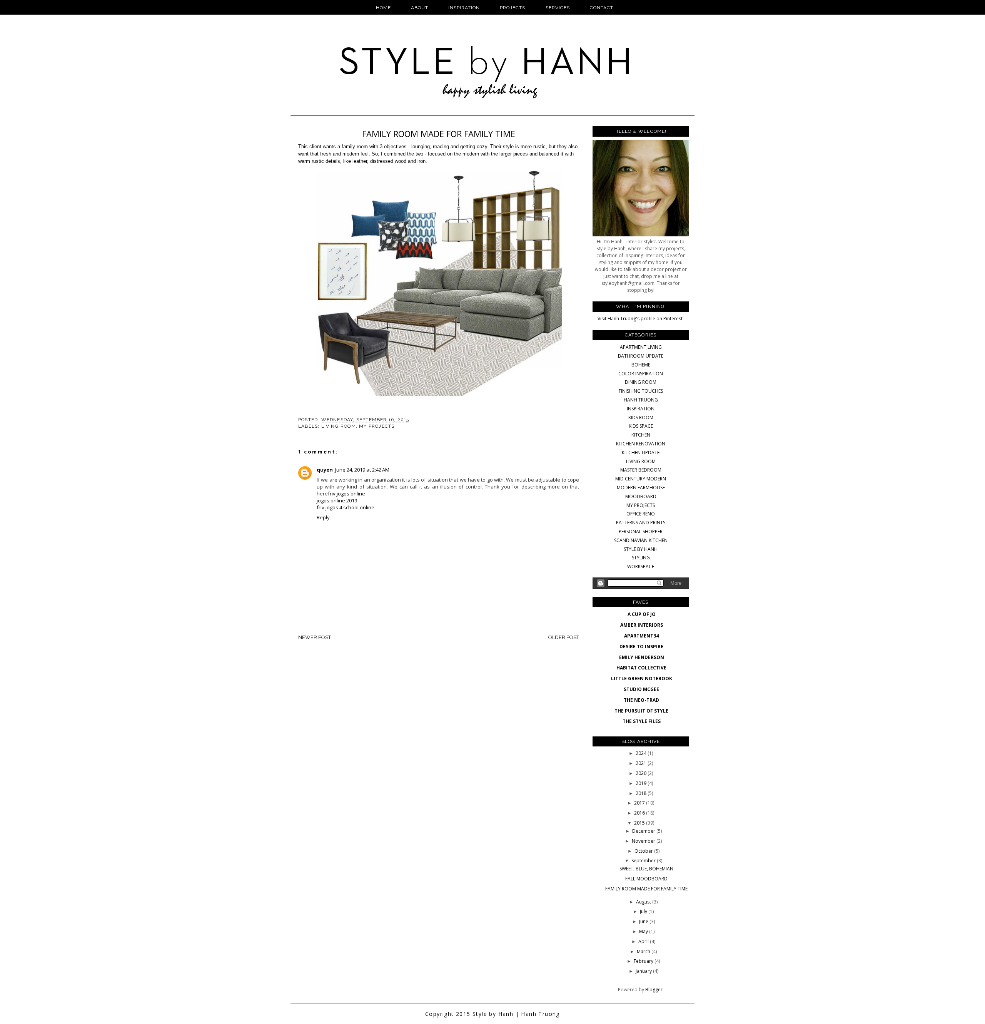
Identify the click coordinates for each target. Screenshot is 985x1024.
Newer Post (314, 637)
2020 (642, 773)
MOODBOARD (640, 496)
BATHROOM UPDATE (640, 356)
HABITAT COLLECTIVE (641, 667)
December (644, 831)
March (644, 951)
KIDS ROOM (640, 417)
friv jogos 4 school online (345, 507)
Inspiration (464, 7)
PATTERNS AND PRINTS (640, 522)
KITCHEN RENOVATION (640, 443)
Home (383, 7)
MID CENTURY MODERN (640, 478)
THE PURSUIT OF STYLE (641, 711)
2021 (642, 763)
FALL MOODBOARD (646, 878)
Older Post (563, 637)
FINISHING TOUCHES (641, 391)
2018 (642, 793)
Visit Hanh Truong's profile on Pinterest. (641, 318)
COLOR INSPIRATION (640, 373)
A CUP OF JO (642, 614)
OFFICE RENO (640, 513)
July (644, 911)
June (644, 921)
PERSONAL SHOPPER (641, 531)
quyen (325, 469)
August (644, 902)
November (644, 841)
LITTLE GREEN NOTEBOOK (641, 678)
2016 (640, 813)
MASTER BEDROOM (640, 470)
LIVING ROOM (338, 426)
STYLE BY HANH (641, 549)
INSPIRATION (640, 408)
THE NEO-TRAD (641, 700)
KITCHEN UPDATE (640, 452)
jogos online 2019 (337, 500)
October (644, 851)
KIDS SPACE (641, 426)
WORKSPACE (640, 566)
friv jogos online (346, 493)
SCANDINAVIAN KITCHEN (641, 540)
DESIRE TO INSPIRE (641, 646)
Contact (601, 7)
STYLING (641, 557)
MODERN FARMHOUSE (641, 487)
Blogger (654, 989)
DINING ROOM (640, 382)
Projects (512, 7)
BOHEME (640, 364)
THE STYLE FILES (642, 721)
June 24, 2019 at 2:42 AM (362, 469)
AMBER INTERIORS (641, 625)
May (644, 931)
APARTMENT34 (641, 635)
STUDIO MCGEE (641, 689)
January (644, 971)
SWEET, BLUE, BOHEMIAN (646, 868)
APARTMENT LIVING (641, 347)
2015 (640, 823)
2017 (640, 803)
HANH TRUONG (641, 400)
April (644, 941)
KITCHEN (640, 435)
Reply (323, 517)
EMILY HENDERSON (641, 657)
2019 (642, 783)
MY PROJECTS (376, 426)
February (644, 961)
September (644, 860)
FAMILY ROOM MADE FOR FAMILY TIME (646, 888)
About (419, 7)
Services (558, 7)
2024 (642, 753)
